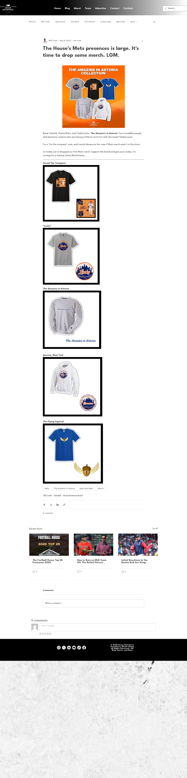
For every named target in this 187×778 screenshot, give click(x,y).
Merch (101, 488)
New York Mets (86, 488)
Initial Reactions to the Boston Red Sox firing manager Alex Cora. (134, 561)
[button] (128, 8)
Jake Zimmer (60, 22)
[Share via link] (64, 504)
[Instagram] (59, 647)
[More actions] (142, 40)
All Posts (32, 22)
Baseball (57, 495)
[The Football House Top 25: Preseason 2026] (49, 545)
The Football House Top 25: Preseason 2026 (48, 561)
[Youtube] (74, 647)
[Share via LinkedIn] (57, 504)
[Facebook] (84, 647)
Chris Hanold (89, 22)
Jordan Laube (105, 22)
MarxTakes (120, 22)
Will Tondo (45, 22)
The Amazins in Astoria (64, 488)
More (133, 22)
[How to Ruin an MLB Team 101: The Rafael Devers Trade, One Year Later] (93, 545)
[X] (64, 647)
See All (155, 528)
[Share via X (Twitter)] (51, 504)
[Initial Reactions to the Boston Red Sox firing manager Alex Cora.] (138, 545)
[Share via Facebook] (44, 504)
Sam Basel (75, 22)
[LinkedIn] (69, 647)
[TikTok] (79, 647)
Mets (47, 488)
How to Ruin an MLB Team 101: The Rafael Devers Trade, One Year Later (91, 561)
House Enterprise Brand (73, 495)
